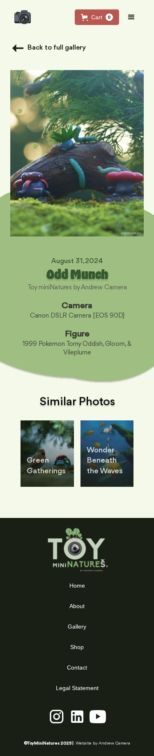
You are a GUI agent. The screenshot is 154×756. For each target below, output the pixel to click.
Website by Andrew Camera (103, 743)
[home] (20, 17)
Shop (77, 647)
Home (77, 585)
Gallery (77, 626)
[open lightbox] (77, 153)
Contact (77, 667)
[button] (97, 17)
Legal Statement (77, 688)
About (77, 606)
